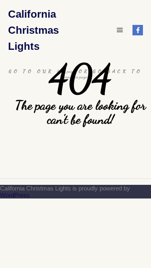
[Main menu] (120, 30)
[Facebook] (137, 30)
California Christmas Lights (33, 30)
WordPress (15, 195)
